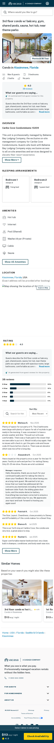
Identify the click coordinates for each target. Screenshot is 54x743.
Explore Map (43, 288)
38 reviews (27, 89)
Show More (11, 551)
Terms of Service (27, 713)
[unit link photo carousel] (22, 592)
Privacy (46, 710)
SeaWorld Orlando (34, 632)
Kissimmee (21, 67)
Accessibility (16, 718)
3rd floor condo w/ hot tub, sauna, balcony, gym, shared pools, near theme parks (18, 609)
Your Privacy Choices (31, 718)
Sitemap (31, 710)
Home (5, 632)
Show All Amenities (15, 262)
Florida (33, 67)
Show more (11, 160)
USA (12, 632)
